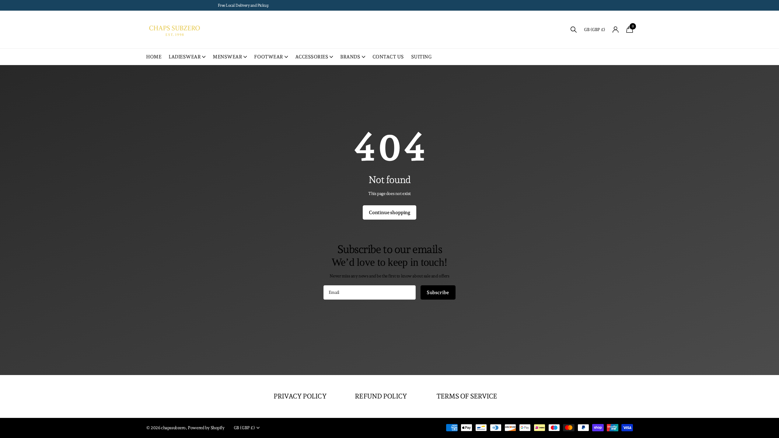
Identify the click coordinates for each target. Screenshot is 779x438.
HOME (153, 57)
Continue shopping (389, 212)
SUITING (421, 57)
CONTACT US (388, 57)
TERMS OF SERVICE (466, 396)
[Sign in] (616, 29)
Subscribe (438, 292)
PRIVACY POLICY (300, 396)
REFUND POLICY (381, 396)
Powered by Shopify (206, 427)
